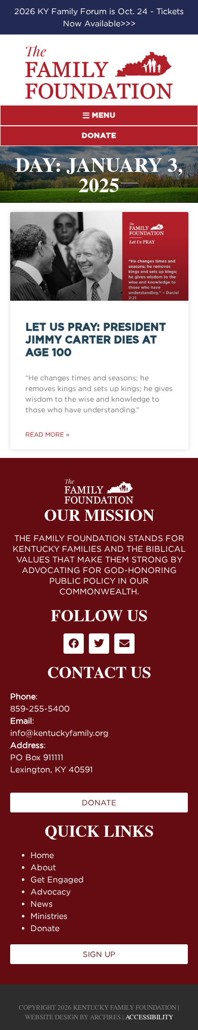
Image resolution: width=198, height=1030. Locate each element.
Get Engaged (57, 879)
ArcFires (105, 1016)
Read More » (47, 434)
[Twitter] (99, 643)
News (41, 903)
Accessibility (149, 1016)
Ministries (49, 915)
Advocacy (50, 891)
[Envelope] (124, 643)
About (43, 867)
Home (42, 855)
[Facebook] (73, 643)
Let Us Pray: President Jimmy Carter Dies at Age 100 (95, 340)
